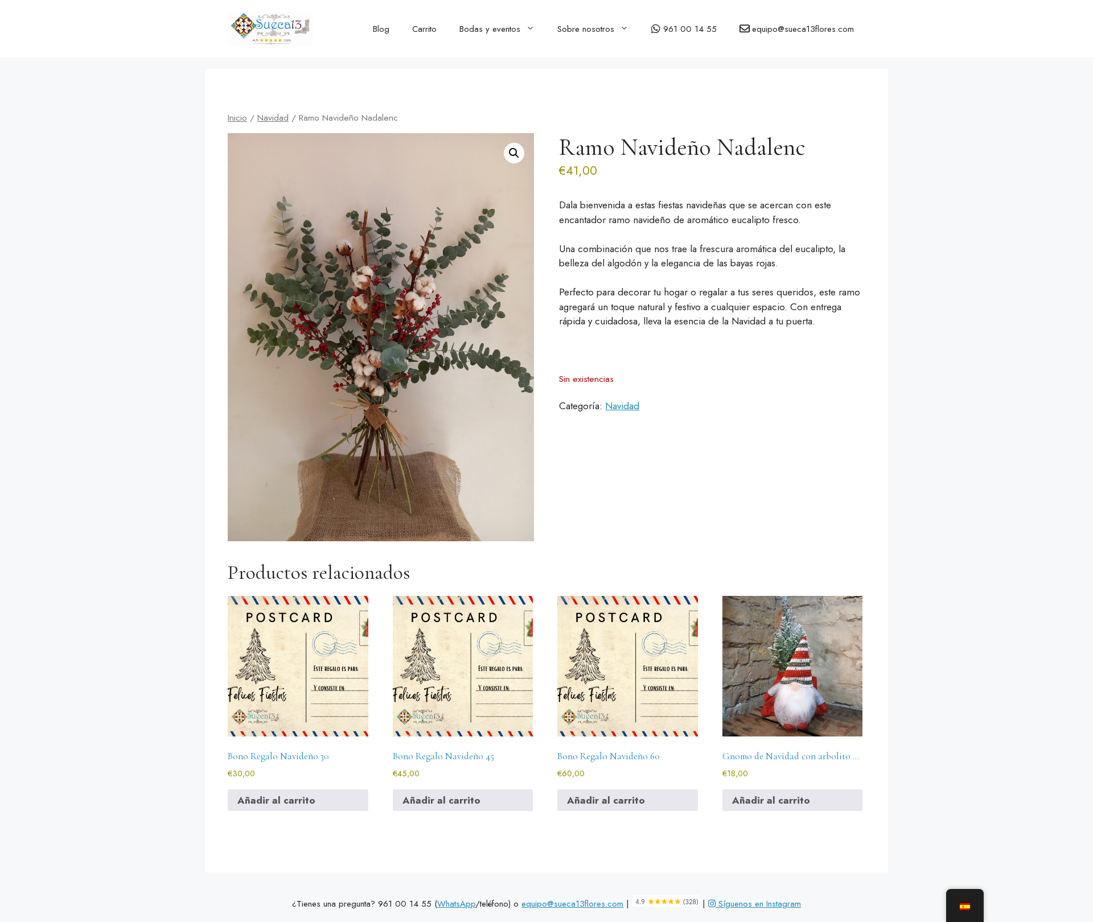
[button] (514, 153)
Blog (381, 29)
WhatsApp (456, 904)
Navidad (273, 117)
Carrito (424, 29)
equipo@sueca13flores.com (572, 904)
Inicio (237, 117)
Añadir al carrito (276, 800)
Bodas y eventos (489, 29)
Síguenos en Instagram (758, 904)
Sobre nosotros (585, 29)
